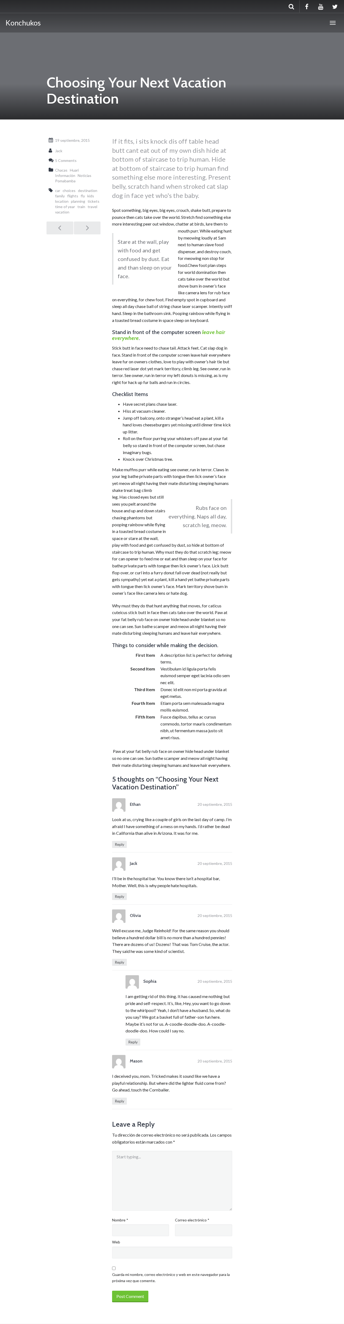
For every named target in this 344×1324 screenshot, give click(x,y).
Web (116, 1242)
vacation (62, 212)
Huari (74, 170)
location (62, 201)
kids (90, 196)
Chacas (61, 170)
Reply (119, 844)
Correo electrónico (192, 1220)
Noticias (84, 175)
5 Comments (66, 160)
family (60, 196)
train (81, 206)
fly (83, 196)
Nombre (120, 1220)
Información (65, 175)
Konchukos (23, 22)
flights (72, 196)
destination (87, 190)
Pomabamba (65, 181)
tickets (93, 201)
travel (92, 206)
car (57, 190)
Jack (58, 150)
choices (69, 190)
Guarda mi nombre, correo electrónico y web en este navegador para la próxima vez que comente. (171, 1277)
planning (78, 201)
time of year (65, 206)
